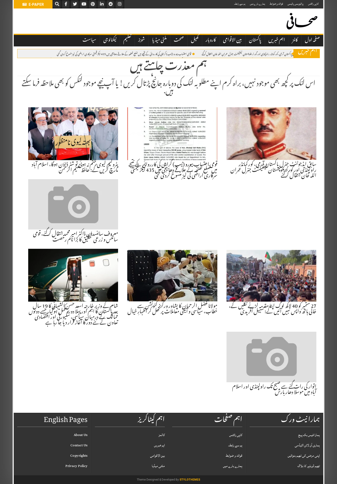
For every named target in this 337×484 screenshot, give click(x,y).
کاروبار (211, 40)
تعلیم (127, 40)
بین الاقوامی (232, 40)
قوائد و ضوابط (276, 3)
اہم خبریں (276, 40)
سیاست (89, 40)
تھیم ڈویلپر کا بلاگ (309, 466)
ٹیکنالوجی (109, 40)
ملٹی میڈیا (159, 40)
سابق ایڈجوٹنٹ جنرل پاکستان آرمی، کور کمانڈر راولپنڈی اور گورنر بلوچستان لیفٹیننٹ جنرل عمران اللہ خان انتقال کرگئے (257, 53)
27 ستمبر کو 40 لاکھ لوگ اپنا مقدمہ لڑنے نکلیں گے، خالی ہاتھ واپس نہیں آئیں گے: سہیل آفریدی (272, 309)
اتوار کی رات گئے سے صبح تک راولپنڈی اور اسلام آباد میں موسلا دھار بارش (274, 390)
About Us (81, 435)
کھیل (195, 40)
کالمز (295, 40)
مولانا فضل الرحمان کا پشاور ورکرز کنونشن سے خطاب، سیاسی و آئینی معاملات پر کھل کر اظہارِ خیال (172, 309)
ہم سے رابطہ (239, 3)
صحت (179, 40)
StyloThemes (190, 479)
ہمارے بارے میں (257, 3)
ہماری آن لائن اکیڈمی (307, 445)
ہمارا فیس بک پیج (309, 435)
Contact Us (79, 445)
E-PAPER (36, 4)
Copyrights (79, 455)
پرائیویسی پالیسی (295, 3)
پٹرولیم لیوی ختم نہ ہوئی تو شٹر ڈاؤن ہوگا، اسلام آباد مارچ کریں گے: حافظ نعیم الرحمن (75, 168)
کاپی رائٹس (313, 3)
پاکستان (255, 40)
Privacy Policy (76, 466)
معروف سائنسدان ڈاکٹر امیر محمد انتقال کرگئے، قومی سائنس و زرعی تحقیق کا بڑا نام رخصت (75, 237)
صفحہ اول (312, 40)
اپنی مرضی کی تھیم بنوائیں (304, 455)
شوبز (141, 40)
